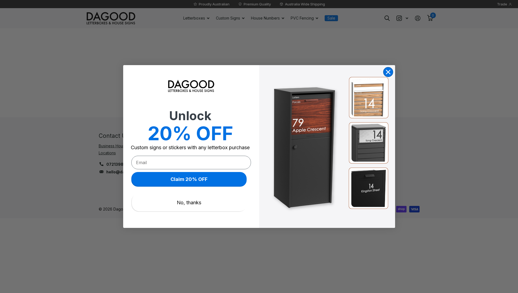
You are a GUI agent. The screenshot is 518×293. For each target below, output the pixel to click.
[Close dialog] (388, 72)
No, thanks (189, 202)
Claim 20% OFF (188, 179)
